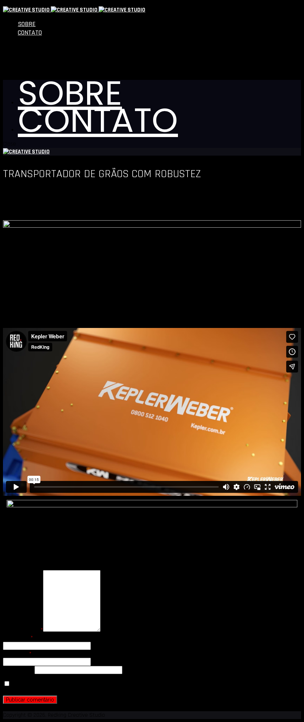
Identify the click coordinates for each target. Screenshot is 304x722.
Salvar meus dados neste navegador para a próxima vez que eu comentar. (100, 684)
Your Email (17, 654)
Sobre (27, 24)
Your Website (18, 670)
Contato (30, 32)
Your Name (18, 638)
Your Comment (23, 630)
